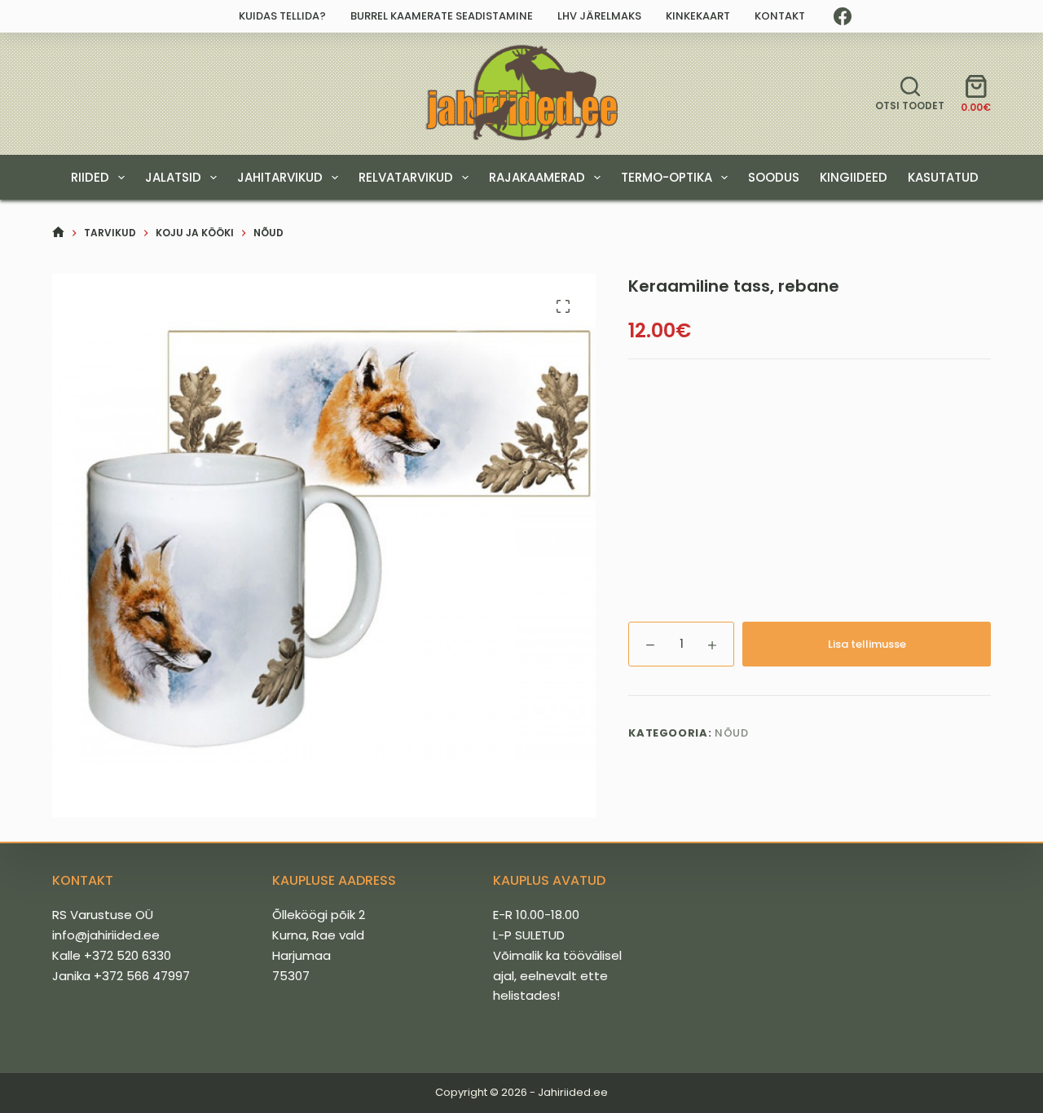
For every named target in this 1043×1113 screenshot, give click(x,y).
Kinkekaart (698, 16)
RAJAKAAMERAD (537, 177)
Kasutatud (943, 177)
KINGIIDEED (853, 177)
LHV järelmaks (599, 16)
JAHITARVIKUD (280, 177)
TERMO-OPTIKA (666, 177)
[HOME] (58, 233)
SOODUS (773, 177)
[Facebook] (843, 16)
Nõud (732, 733)
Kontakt (780, 16)
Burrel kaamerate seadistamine (441, 16)
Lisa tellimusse (867, 644)
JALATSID (173, 177)
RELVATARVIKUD (406, 177)
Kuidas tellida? (282, 16)
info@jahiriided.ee (106, 935)
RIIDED (90, 177)
